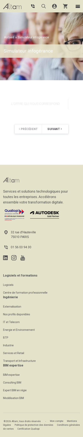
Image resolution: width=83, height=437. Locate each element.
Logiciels (8, 284)
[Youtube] (22, 257)
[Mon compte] (54, 6)
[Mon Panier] (65, 6)
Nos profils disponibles (16, 314)
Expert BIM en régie (15, 390)
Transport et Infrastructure (19, 360)
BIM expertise (11, 374)
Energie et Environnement (19, 329)
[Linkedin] (5, 257)
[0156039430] (32, 6)
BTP (5, 337)
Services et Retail (13, 353)
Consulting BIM (12, 382)
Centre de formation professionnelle (25, 292)
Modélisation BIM (13, 398)
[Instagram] (14, 258)
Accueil (9, 37)
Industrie (8, 345)
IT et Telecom (11, 322)
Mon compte (56, 421)
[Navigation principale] (78, 6)
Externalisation (12, 306)
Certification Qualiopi (28, 429)
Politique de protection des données (34, 425)
